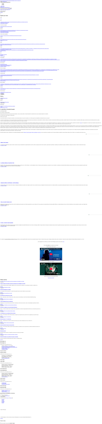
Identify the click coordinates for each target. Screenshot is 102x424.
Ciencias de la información (3, 35)
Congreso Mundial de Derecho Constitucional (6, 301)
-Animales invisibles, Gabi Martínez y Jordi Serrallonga (9, 182)
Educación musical (16, 70)
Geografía (6, 40)
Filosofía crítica (22, 79)
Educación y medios (31, 70)
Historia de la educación (46, 70)
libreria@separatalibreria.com (5, 358)
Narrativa (19, 88)
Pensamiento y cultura (25, 84)
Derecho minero (46, 59)
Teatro (28, 88)
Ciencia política (2, 48)
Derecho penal (53, 59)
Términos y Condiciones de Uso (6, 390)
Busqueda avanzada (4, 107)
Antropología (16, 35)
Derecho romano (15, 60)
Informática (1, 31)
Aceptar (13, 423)
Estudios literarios (38, 88)
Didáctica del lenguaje (13, 69)
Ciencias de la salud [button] (2, 71)
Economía (1, 40)
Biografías (1, 55)
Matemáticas (4, 31)
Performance (3, 22)
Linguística (3, 44)
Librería (16, 0)
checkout (1, 12)
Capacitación (6, 69)
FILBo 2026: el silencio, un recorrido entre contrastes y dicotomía (9, 336)
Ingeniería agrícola (6, 30)
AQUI (63, 241)
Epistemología (8, 79)
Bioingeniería (2, 30)
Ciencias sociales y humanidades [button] (4, 32)
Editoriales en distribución (2, 94)
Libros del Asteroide (28, 132)
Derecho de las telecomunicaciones (9, 59)
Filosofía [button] (1, 76)
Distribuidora (13, 0)
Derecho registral (11, 60)
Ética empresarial (4, 54)
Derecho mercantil (41, 59)
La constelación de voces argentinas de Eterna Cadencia (7, 313)
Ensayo (9, 88)
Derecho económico (22, 59)
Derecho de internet (2, 59)
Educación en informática (45, 69)
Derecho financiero (27, 59)
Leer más (1, 145)
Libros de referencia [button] (2, 89)
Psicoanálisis (2, 49)
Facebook (3, 399)
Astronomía (1, 26)
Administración (12, 35)
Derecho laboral (37, 59)
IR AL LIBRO (4, 145)
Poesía (26, 88)
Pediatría (4, 75)
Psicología (5, 49)
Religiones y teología (8, 49)
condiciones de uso (7, 395)
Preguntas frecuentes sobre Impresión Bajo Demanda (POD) (9, 347)
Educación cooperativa (29, 69)
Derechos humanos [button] (2, 61)
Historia (1, 44)
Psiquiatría (6, 75)
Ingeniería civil (15, 30)
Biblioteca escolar (2, 69)
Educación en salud (51, 69)
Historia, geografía (4, 84)
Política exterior (29, 48)
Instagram (3, 401)
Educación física (7, 70)
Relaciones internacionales (38, 48)
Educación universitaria (26, 70)
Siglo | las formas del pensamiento (4, 0)
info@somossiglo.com (5, 376)
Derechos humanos (6, 48)
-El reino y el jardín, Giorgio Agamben (6, 222)
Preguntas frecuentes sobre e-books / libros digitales (8, 346)
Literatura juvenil (16, 88)
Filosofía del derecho (32, 79)
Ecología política (11, 39)
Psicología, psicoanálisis (33, 84)
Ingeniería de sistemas (20, 30)
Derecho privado (57, 59)
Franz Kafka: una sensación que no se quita (6, 295)
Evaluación (35, 70)
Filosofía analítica (18, 79)
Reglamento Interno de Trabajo (6, 384)
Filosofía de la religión (26, 79)
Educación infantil (12, 70)
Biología (4, 26)
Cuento (7, 88)
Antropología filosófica (3, 79)
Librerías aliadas (7, 102)
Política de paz (25, 48)
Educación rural (21, 70)
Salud (8, 75)
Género (1, 84)
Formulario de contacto (5, 349)
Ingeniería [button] (1, 27)
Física (6, 26)
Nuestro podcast (1, 107)
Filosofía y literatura (46, 79)
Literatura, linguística (12, 84)
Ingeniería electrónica (25, 30)
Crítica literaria (2, 88)
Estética (4, 40)
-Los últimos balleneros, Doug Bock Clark (7, 162)
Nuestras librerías (2, 102)
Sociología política (44, 48)
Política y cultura (33, 48)
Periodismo (9, 44)
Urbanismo (4, 50)
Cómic (1, 22)
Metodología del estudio (54, 70)
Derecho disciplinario (16, 59)
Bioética (1, 54)
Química (7, 31)
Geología (8, 26)
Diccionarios (9, 92)
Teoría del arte (7, 22)
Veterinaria (10, 75)
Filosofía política (16, 48)
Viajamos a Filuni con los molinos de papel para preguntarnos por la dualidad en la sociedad (12, 283)
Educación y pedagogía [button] (3, 66)
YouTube (3, 400)
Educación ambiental (18, 69)
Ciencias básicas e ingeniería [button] (3, 23)
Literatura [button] (1, 85)
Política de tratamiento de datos (6, 391)
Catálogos (1, 92)
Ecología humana (6, 39)
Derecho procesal (2, 60)
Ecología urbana (15, 39)
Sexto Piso (39, 132)
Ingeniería (8, 84)
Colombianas (2, 98)
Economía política (11, 48)
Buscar (11, 8)
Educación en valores (56, 69)
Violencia (47, 48)
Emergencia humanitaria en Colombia (5, 289)
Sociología (1, 50)
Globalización (19, 48)
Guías (3, 92)
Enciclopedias (6, 92)
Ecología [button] (1, 36)
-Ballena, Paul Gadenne (4, 142)
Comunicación (19, 0)
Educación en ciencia (39, 69)
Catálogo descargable (4, 348)
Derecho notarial (50, 59)
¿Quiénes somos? (4, 382)
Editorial (10, 0)
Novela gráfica (34, 88)
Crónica (5, 88)
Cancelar (11, 423)
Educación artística (23, 69)
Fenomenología (14, 79)
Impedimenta (35, 132)
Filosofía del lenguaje (37, 79)
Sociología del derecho (3, 65)
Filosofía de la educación (40, 70)
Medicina (16, 84)
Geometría (10, 26)
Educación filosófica (2, 70)
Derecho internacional (32, 59)
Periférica (25, 132)
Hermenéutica (51, 79)
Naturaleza (25, 39)
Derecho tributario (19, 60)
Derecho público (7, 60)
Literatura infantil (12, 88)
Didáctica (9, 69)
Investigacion (22, 39)
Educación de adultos (34, 69)
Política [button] (1, 45)
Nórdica (33, 132)
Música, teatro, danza (19, 84)
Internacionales (5, 98)
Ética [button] (1, 51)
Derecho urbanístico (24, 60)
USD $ (3, 3)
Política (3, 64)
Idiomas (50, 70)
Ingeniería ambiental (10, 30)
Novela (22, 88)
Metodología (6, 44)
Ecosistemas (18, 39)
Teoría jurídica (8, 65)
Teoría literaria (30, 88)
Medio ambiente (2, 39)
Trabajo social (9, 35)
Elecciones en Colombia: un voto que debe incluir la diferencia (8, 307)
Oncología (1, 75)
